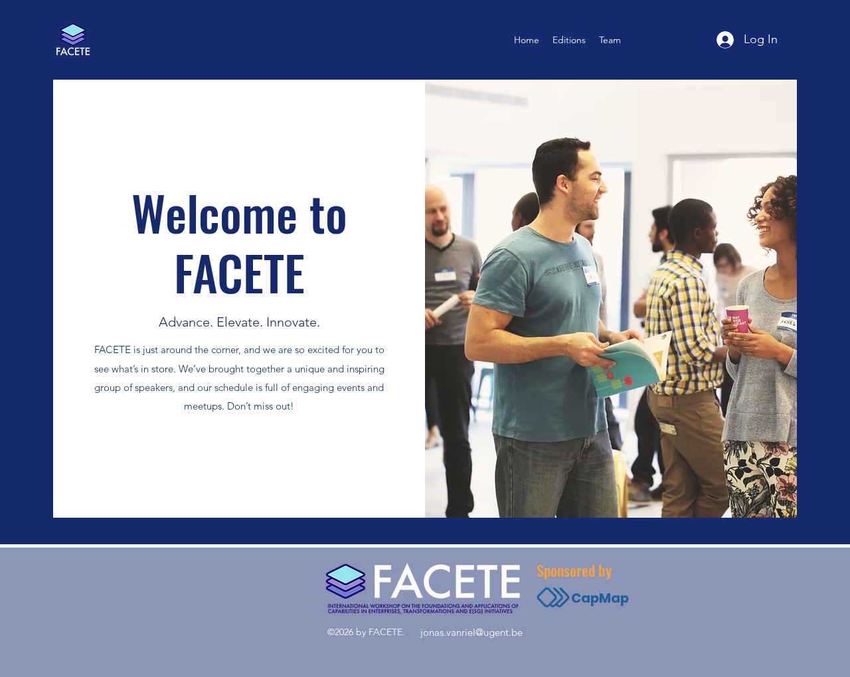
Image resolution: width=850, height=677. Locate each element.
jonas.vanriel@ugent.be (471, 632)
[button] (569, 40)
